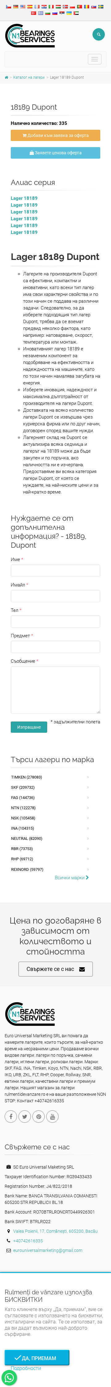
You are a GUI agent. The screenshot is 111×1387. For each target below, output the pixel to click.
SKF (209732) (23, 787)
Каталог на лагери (29, 77)
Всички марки (70, 877)
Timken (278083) (26, 777)
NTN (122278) (23, 807)
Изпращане (29, 727)
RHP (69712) (22, 859)
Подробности (26, 1368)
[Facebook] (11, 1116)
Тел (14, 610)
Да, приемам (37, 1358)
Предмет (20, 636)
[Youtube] (52, 1116)
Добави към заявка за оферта (58, 135)
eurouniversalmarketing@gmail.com (47, 1250)
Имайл (18, 585)
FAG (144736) (23, 797)
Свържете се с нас (50, 969)
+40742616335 (28, 1240)
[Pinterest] (38, 1116)
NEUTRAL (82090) (27, 838)
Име (15, 559)
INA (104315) (22, 828)
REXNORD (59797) (27, 869)
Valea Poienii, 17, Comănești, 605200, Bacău (55, 1231)
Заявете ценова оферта (58, 152)
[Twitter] (24, 1116)
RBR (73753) (22, 848)
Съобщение (23, 661)
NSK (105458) (23, 818)
